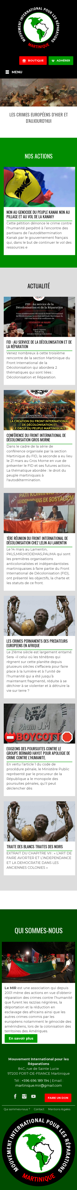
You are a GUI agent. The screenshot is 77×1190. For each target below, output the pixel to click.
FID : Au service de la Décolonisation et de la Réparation (39, 344)
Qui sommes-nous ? (17, 1109)
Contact (39, 1109)
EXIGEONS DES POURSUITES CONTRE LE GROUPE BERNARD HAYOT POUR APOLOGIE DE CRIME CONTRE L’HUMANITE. (38, 753)
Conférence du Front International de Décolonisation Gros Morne (36, 437)
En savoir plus (21, 1038)
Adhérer (62, 60)
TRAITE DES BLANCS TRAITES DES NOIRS (35, 846)
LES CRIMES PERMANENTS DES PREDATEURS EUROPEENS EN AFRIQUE (37, 643)
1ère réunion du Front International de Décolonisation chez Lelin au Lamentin (37, 540)
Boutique (35, 60)
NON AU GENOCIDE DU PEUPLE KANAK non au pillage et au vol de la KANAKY (38, 214)
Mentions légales (59, 1109)
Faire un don (58, 1098)
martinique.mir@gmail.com (38, 1085)
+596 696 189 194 (35, 1081)
